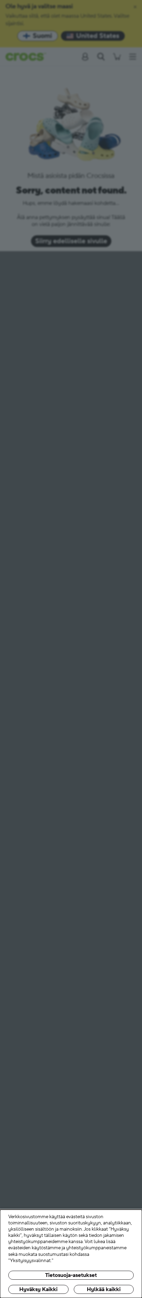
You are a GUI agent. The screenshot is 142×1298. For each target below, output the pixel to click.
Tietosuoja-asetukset (71, 1275)
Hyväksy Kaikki (38, 1289)
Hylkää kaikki (104, 1289)
